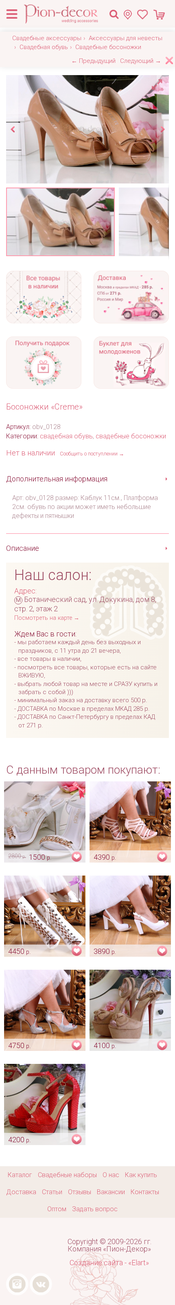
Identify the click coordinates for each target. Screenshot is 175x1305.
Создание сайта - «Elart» (109, 1262)
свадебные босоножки (131, 436)
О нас (111, 1175)
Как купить (141, 1175)
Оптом (56, 1209)
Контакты (145, 1192)
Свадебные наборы (67, 1175)
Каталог (20, 1175)
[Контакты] (130, 14)
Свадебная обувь (44, 47)
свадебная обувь (66, 436)
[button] (158, 82)
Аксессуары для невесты (125, 38)
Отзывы (79, 1192)
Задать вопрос (95, 1209)
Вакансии (111, 1192)
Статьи (52, 1192)
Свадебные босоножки (108, 47)
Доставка (21, 1192)
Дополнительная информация (56, 479)
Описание (22, 548)
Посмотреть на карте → (46, 618)
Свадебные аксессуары (46, 38)
